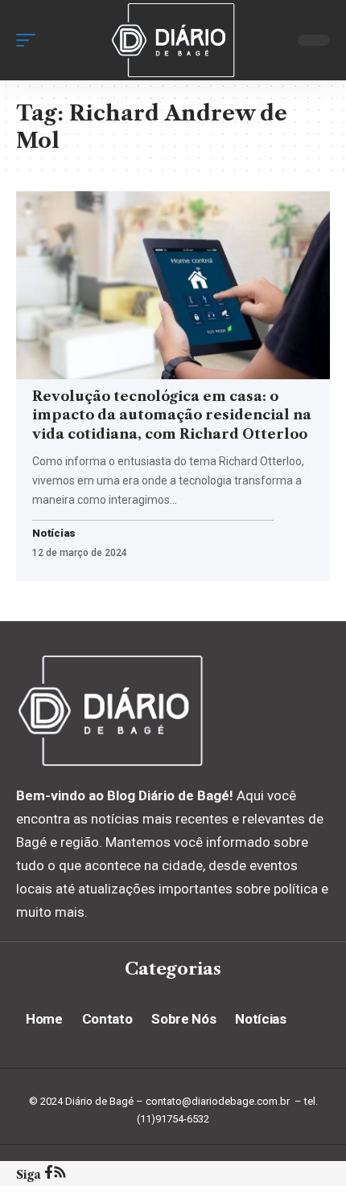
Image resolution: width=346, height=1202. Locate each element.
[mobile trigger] (29, 40)
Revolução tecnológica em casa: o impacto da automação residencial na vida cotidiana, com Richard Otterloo (171, 415)
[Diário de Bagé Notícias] (173, 40)
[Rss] (60, 1174)
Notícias (54, 534)
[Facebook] (48, 1174)
